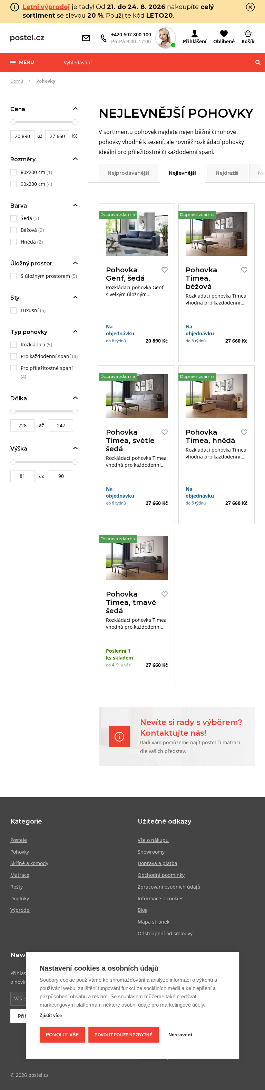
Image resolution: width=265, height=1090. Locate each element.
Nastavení (180, 1034)
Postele (18, 840)
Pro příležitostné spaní (47, 368)
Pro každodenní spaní (46, 356)
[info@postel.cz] (87, 38)
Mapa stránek (153, 921)
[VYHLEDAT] (258, 62)
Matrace (19, 875)
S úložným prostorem (45, 276)
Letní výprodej (46, 7)
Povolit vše (62, 1034)
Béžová (29, 230)
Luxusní (30, 310)
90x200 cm (33, 184)
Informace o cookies (161, 898)
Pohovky (19, 851)
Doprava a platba (157, 863)
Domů (16, 81)
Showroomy (151, 851)
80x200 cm (33, 172)
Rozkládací (33, 344)
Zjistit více (51, 1015)
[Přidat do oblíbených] (163, 270)
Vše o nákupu (153, 840)
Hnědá (28, 241)
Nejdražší (227, 173)
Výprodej (20, 910)
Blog (143, 910)
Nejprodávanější (128, 173)
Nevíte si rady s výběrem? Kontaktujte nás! (191, 728)
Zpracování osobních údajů (169, 886)
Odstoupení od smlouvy (165, 933)
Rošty (16, 886)
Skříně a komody (29, 863)
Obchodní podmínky (161, 875)
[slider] (13, 122)
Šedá (26, 218)
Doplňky (19, 898)
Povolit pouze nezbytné (123, 1035)
